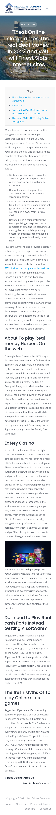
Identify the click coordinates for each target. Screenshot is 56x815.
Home (8, 804)
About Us (21, 804)
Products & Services (40, 804)
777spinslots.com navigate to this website (27, 268)
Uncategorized (28, 24)
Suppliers (30, 808)
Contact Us (45, 808)
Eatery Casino (19, 105)
